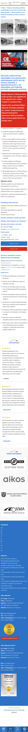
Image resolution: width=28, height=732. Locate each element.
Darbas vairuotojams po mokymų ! (13, 221)
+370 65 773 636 (9, 670)
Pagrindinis (4, 3)
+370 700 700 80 (11, 267)
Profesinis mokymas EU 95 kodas (11, 565)
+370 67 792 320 (9, 620)
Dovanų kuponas (23, 3)
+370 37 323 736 (8, 615)
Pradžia (3, 8)
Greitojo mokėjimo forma (10, 638)
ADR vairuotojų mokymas (9, 558)
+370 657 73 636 (8, 665)
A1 (1, 530)
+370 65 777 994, (21, 618)
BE (2, 541)
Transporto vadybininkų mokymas (11, 583)
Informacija (16, 2)
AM (2, 528)
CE (2, 546)
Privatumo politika (14, 708)
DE (2, 550)
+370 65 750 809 (21, 668)
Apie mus (10, 3)
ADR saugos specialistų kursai (10, 561)
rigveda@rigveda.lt (10, 613)
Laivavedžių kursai (6, 586)
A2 (1, 534)
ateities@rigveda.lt (9, 663)
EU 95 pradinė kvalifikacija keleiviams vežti (14, 581)
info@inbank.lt (5, 269)
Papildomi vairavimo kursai (9, 563)
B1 (1, 532)
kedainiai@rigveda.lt (13, 229)
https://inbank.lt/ (6, 263)
